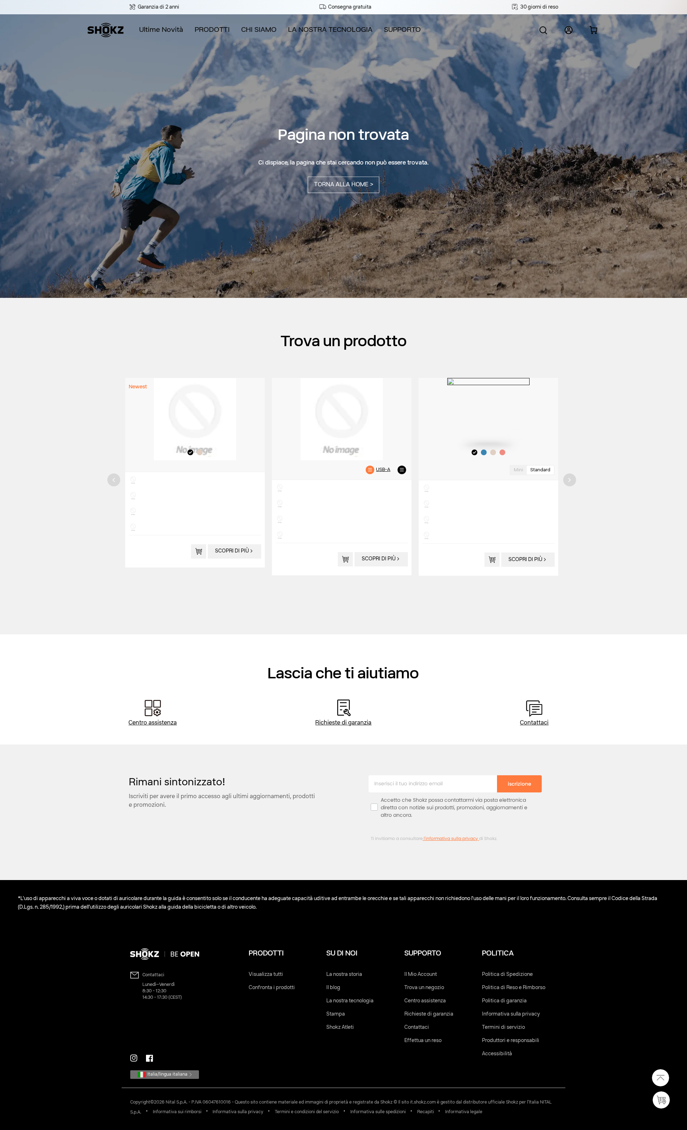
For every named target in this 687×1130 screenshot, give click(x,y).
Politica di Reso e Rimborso (513, 987)
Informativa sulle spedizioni (378, 1112)
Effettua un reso (423, 1040)
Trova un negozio (424, 987)
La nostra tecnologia (350, 1000)
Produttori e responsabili (510, 1040)
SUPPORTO (402, 30)
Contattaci (534, 723)
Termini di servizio (503, 1027)
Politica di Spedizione (507, 974)
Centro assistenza (152, 723)
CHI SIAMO (259, 30)
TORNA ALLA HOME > (343, 185)
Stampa (335, 1014)
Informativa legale (463, 1112)
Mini (518, 470)
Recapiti (425, 1112)
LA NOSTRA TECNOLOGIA (330, 30)
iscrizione (519, 783)
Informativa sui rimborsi (177, 1112)
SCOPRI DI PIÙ (232, 551)
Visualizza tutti (266, 974)
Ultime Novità (161, 30)
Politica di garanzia (504, 1000)
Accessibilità (497, 1053)
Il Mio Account (420, 974)
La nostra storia (344, 974)
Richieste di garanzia (343, 723)
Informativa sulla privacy (511, 1014)
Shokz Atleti (340, 1027)
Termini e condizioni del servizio (307, 1112)
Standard (540, 470)
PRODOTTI (212, 30)
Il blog (333, 987)
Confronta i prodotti (272, 987)
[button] (167, 30)
